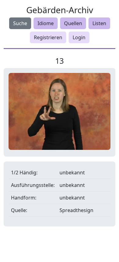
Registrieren (48, 37)
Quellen (73, 23)
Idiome (46, 23)
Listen (99, 23)
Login (79, 37)
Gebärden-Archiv (59, 10)
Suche (20, 23)
